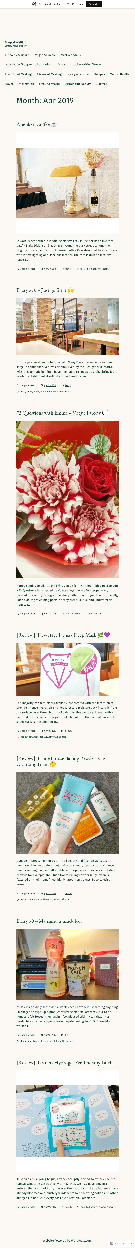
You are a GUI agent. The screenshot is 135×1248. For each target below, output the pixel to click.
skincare (61, 737)
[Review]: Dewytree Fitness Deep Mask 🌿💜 (63, 635)
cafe (82, 268)
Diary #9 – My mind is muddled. (49, 921)
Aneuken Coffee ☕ (36, 124)
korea (89, 268)
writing (69, 1041)
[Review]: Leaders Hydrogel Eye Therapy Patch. (65, 1062)
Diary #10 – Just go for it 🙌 (45, 290)
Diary (68, 385)
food (22, 391)
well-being (64, 391)
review (52, 737)
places (106, 268)
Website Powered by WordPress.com (67, 1240)
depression (26, 1041)
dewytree (34, 737)
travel (68, 268)
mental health (50, 391)
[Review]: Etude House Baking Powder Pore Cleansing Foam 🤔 (60, 761)
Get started (94, 4)
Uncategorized (72, 613)
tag (100, 613)
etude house (35, 899)
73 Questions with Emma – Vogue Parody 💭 (62, 413)
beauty (68, 730)
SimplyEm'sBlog (15, 42)
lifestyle (97, 268)
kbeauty (44, 737)
